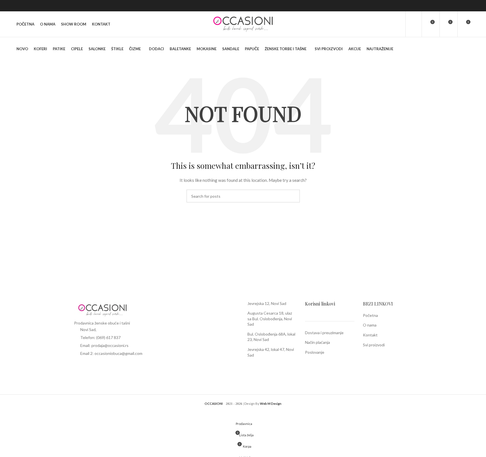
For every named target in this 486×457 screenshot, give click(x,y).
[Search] (397, 24)
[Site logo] (243, 23)
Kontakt (370, 334)
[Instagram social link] (466, 5)
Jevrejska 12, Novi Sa (265, 303)
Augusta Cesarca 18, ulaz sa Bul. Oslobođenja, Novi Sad (269, 319)
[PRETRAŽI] (293, 196)
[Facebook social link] (458, 5)
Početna (370, 315)
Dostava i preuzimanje (324, 332)
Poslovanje (314, 352)
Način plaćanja (317, 342)
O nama (369, 325)
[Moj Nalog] (414, 24)
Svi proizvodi (374, 344)
